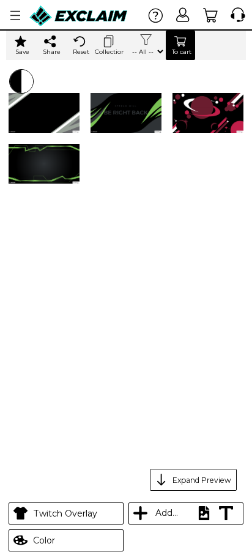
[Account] (183, 15)
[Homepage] (78, 16)
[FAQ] (155, 15)
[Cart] (210, 15)
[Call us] (235, 15)
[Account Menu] (15, 15)
